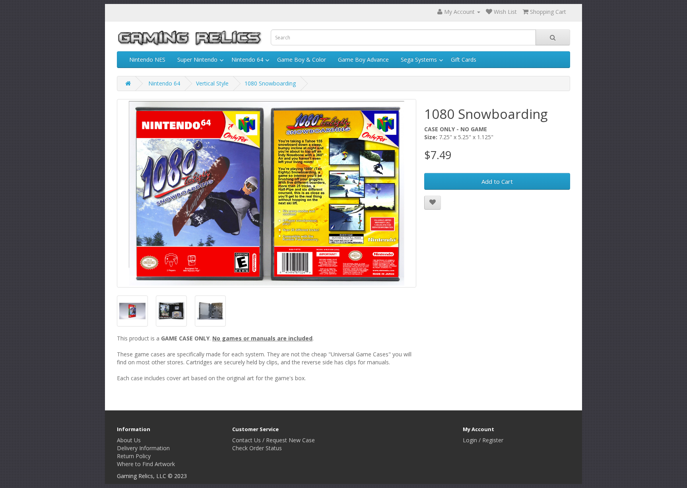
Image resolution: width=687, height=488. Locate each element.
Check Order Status (257, 448)
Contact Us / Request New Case (273, 440)
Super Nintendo (197, 59)
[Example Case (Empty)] (210, 311)
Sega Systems (419, 59)
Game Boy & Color (301, 59)
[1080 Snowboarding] (266, 193)
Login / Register (483, 440)
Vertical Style (212, 83)
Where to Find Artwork (146, 464)
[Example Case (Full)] (171, 311)
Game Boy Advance (363, 59)
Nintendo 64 (247, 59)
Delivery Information (143, 448)
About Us (129, 440)
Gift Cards (463, 59)
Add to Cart (497, 181)
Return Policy (134, 456)
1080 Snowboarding (270, 83)
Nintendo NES (147, 59)
